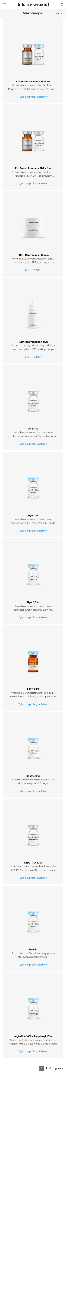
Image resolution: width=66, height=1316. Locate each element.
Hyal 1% (33, 429)
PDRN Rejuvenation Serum (33, 342)
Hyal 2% (33, 515)
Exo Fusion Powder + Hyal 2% (33, 81)
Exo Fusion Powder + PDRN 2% (33, 168)
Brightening (33, 776)
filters (58, 13)
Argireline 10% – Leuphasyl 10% (33, 1036)
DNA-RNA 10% (33, 863)
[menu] (4, 4)
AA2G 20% (33, 689)
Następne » (56, 1068)
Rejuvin (33, 949)
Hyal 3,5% (33, 602)
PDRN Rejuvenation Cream (33, 255)
